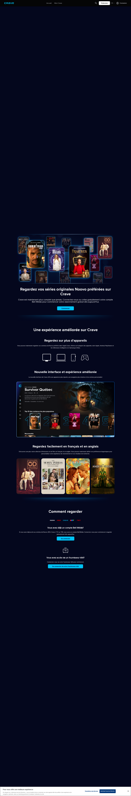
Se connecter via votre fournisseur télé (65, 566)
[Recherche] (96, 3)
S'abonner (104, 3)
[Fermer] (128, 791)
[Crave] (9, 3)
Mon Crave (58, 3)
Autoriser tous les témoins (108, 791)
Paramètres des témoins (91, 791)
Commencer (65, 308)
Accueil (49, 3)
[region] (65, 791)
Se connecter (65, 538)
